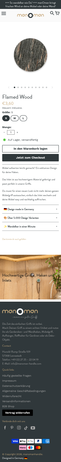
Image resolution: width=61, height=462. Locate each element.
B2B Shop (8, 406)
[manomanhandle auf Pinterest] (12, 428)
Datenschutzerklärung (16, 385)
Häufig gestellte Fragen (16, 375)
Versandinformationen (16, 401)
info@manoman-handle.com (26, 364)
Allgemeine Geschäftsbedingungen (24, 390)
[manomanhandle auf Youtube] (33, 428)
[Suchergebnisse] (52, 13)
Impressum (9, 380)
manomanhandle (32, 454)
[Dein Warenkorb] (57, 13)
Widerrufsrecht (11, 396)
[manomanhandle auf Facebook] (5, 428)
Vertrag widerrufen (17, 412)
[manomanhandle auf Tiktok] (26, 428)
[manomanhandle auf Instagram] (19, 428)
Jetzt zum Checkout (30, 157)
